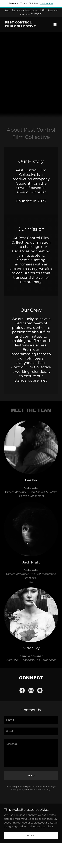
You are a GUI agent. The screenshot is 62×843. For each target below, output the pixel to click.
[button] (55, 24)
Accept (31, 835)
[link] (23, 26)
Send (31, 775)
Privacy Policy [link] (18, 789)
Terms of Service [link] (37, 789)
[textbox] (31, 720)
